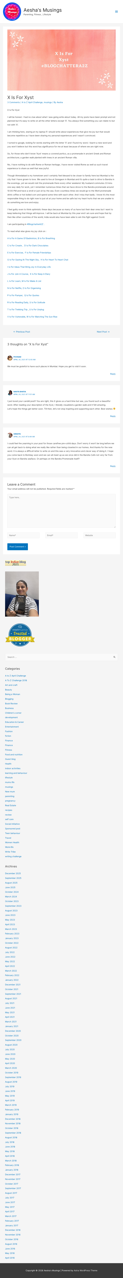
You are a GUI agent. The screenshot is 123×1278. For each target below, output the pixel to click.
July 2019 (9, 1086)
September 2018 (13, 1133)
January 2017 (11, 1225)
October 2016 (11, 1239)
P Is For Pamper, (15, 295)
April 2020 (10, 1063)
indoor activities (12, 768)
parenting (9, 796)
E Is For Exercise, (16, 252)
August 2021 (11, 998)
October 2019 (11, 1072)
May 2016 (10, 1253)
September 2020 (13, 1040)
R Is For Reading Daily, (18, 302)
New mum (10, 791)
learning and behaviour (16, 773)
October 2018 (11, 1128)
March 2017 (10, 1216)
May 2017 (10, 1207)
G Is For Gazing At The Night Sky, (24, 259)
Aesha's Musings (43, 10)
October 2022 (11, 943)
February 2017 (12, 1221)
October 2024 (12, 892)
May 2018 (10, 1151)
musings (48, 102)
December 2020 (13, 1031)
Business (9, 708)
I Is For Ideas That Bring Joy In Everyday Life (29, 267)
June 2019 (10, 1091)
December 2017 (12, 1174)
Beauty (8, 690)
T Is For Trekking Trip (17, 309)
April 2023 (10, 924)
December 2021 (12, 984)
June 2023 (10, 915)
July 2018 (9, 1142)
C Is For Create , (15, 245)
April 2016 (10, 1258)
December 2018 (12, 1119)
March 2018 (10, 1160)
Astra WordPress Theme (85, 1270)
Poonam (17, 357)
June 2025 (10, 887)
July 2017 (9, 1197)
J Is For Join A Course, (18, 274)
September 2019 (13, 1077)
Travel (8, 838)
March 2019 (11, 1105)
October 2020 (12, 1035)
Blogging (9, 699)
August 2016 (11, 1244)
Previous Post (21, 331)
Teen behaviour (12, 833)
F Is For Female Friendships (38, 252)
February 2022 (12, 975)
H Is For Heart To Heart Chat (54, 259)
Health (8, 764)
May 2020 (10, 1059)
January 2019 (11, 1114)
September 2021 (13, 994)
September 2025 (13, 878)
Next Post (103, 331)
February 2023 (12, 933)
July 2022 (10, 952)
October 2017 (11, 1184)
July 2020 (10, 1049)
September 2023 (13, 906)
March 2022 (11, 971)
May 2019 (10, 1096)
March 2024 (11, 896)
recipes (8, 810)
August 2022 (11, 947)
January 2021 (11, 1026)
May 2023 (10, 920)
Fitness (8, 750)
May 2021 (10, 1012)
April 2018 (10, 1156)
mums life (9, 782)
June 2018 (10, 1146)
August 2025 (11, 883)
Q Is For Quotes (31, 295)
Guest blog (10, 759)
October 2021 (11, 989)
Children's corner (13, 713)
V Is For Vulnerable (16, 317)
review (8, 815)
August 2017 (11, 1193)
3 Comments (13, 102)
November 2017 (12, 1179)
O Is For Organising (32, 288)
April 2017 (10, 1211)
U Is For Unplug (36, 309)
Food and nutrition (13, 754)
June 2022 (10, 957)
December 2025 (13, 873)
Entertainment (12, 727)
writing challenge (13, 856)
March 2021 (10, 1021)
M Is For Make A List (31, 281)
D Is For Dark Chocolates (36, 245)
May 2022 (10, 961)
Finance (9, 740)
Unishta (17, 434)
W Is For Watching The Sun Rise (42, 317)
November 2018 (12, 1123)
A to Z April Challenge (32, 102)
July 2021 (9, 1003)
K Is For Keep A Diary (40, 274)
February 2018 (12, 1165)
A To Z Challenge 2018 (16, 680)
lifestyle (9, 777)
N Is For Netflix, (15, 288)
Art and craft (11, 685)
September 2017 (13, 1188)
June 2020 (10, 1054)
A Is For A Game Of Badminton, (22, 238)
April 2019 (10, 1100)
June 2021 (10, 1008)
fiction (8, 736)
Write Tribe (10, 852)
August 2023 (11, 910)
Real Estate (10, 805)
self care (9, 819)
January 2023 (12, 938)
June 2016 (10, 1248)
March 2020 (11, 1068)
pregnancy (10, 801)
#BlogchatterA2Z (36, 224)
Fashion (9, 731)
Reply (113, 374)
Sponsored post (12, 828)
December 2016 (13, 1230)
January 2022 (11, 980)
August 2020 (11, 1045)
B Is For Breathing (46, 238)
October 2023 (12, 901)
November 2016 (13, 1234)
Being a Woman (12, 694)
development (11, 717)
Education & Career (14, 722)
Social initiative (12, 824)
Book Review (11, 703)
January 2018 (11, 1170)
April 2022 (10, 966)
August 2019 (11, 1082)
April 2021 (10, 1017)
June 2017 (10, 1202)
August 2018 (11, 1137)
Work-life (9, 847)
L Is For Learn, (14, 281)
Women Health (12, 842)
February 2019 (12, 1109)
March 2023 (11, 929)
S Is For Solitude (37, 302)
